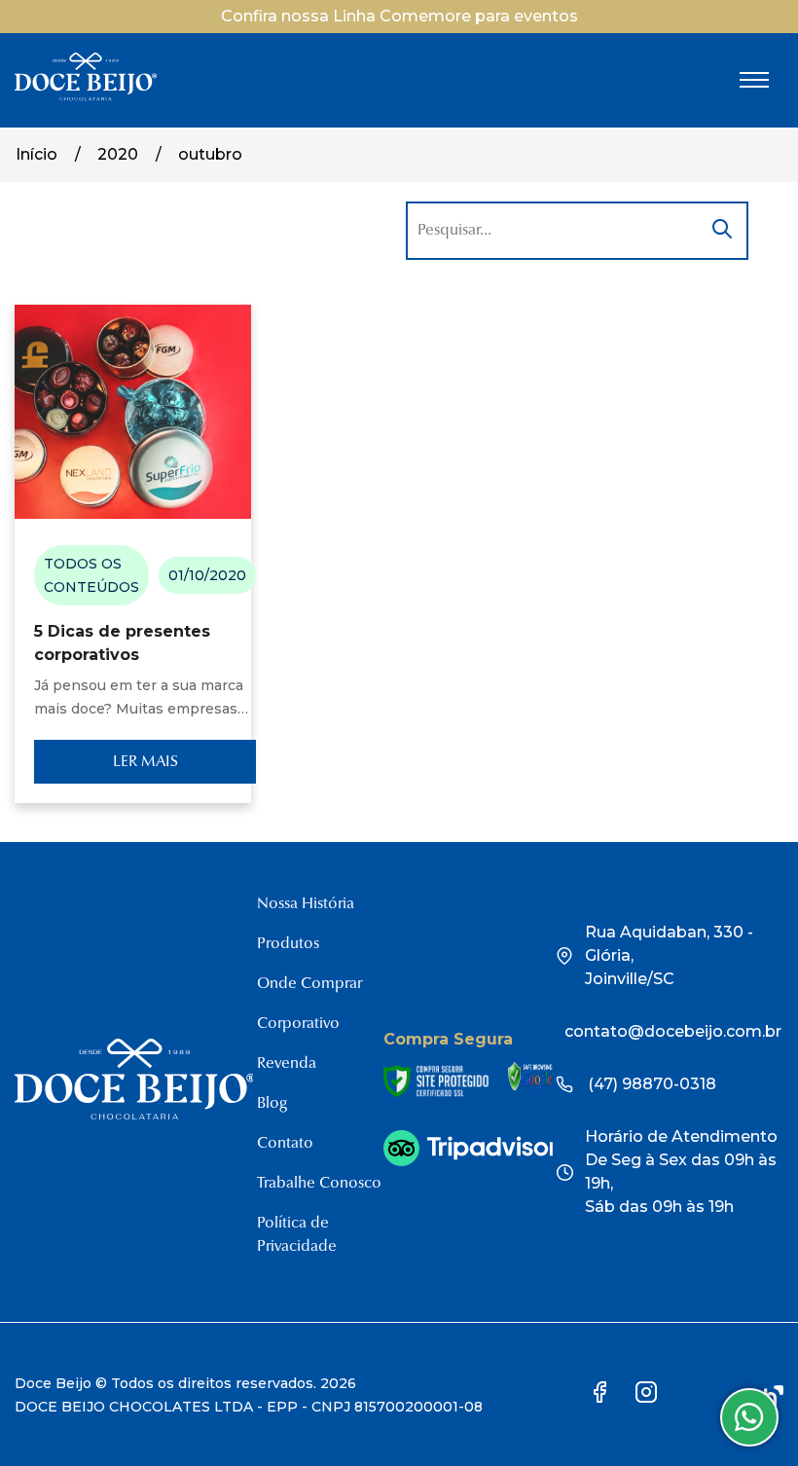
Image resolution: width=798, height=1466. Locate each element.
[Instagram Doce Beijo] (646, 1395)
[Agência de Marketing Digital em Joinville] (773, 1395)
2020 (117, 154)
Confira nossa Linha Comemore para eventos (399, 16)
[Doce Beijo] (86, 97)
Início (36, 154)
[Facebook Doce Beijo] (600, 1395)
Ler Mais (145, 762)
